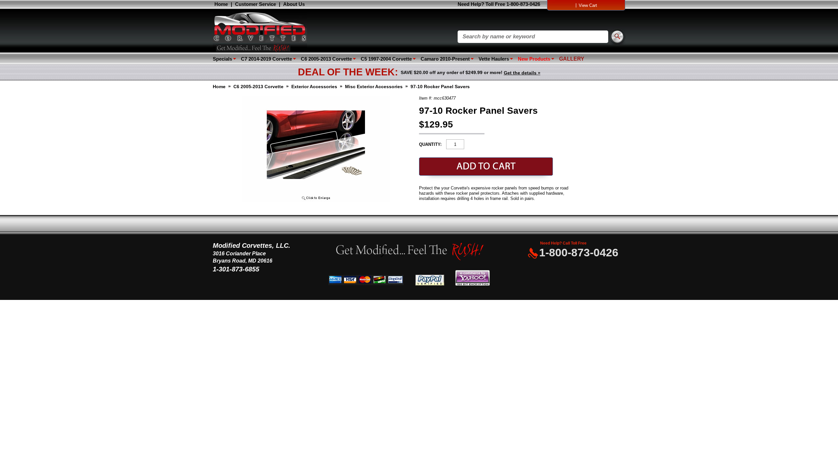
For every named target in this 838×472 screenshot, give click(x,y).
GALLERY (571, 59)
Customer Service (255, 4)
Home (221, 4)
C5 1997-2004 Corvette (386, 59)
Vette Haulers (494, 59)
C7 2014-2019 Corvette (266, 59)
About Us (294, 4)
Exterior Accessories (314, 86)
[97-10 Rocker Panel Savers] (316, 200)
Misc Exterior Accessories (374, 86)
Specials (222, 59)
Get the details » (522, 72)
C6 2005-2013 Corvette (326, 59)
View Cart (588, 5)
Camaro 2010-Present (445, 59)
